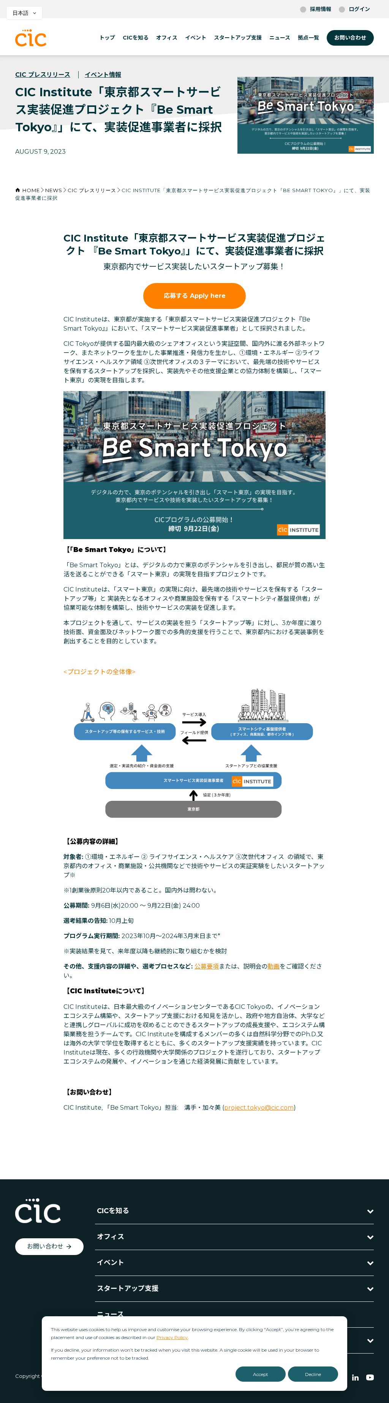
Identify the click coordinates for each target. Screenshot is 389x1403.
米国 (279, 68)
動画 (273, 966)
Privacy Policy (172, 1337)
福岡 (240, 89)
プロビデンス (289, 110)
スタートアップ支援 (238, 37)
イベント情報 (103, 74)
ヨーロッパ (341, 68)
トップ (107, 37)
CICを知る (136, 37)
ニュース (279, 37)
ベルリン (338, 100)
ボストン (284, 79)
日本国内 (245, 68)
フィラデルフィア (295, 100)
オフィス (166, 37)
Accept (260, 1374)
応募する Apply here (195, 295)
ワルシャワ (341, 89)
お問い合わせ (350, 37)
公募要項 (206, 966)
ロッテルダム (344, 79)
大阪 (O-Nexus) (248, 104)
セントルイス (289, 120)
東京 (240, 79)
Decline (313, 1374)
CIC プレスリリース (42, 74)
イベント (195, 37)
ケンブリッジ (289, 89)
